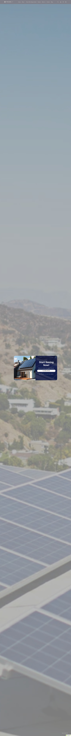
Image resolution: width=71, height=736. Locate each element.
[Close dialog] (56, 357)
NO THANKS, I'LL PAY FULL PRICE (46, 374)
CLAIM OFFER (46, 370)
